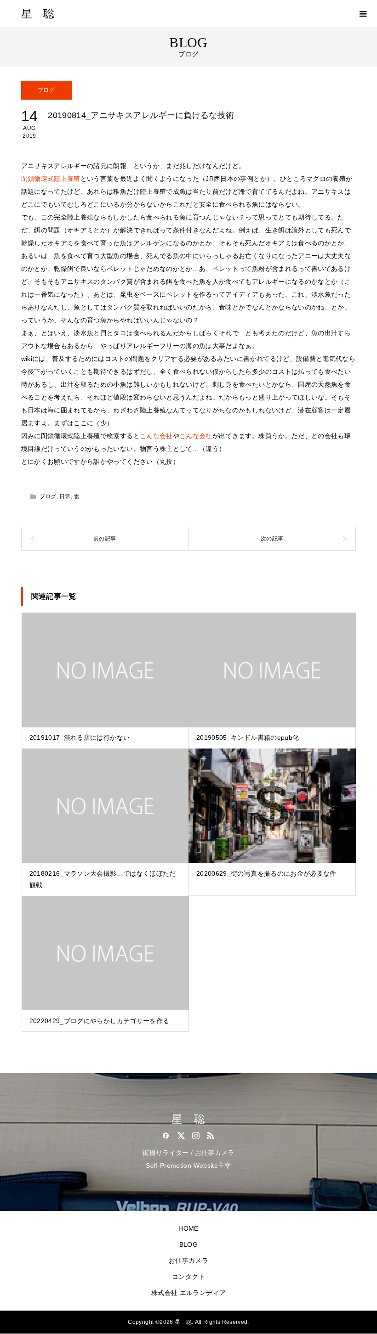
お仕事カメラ (188, 1260)
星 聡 (38, 14)
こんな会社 (156, 435)
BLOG (188, 1244)
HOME (188, 1228)
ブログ (46, 90)
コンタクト (188, 1276)
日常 (65, 496)
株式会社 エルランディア (188, 1292)
